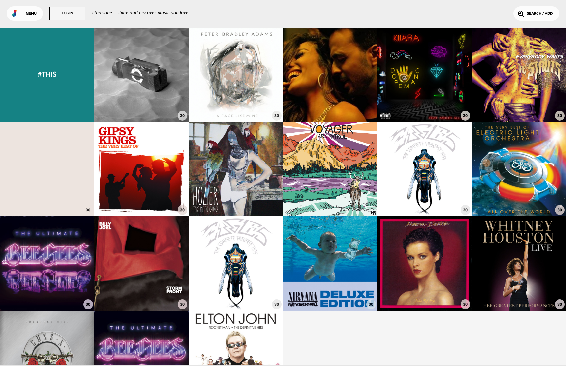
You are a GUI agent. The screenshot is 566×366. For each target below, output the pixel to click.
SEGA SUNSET (141, 104)
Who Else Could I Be (235, 104)
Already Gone (236, 292)
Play (141, 75)
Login (67, 13)
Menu (31, 14)
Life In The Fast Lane (424, 198)
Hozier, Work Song (236, 198)
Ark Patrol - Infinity (330, 198)
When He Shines (424, 292)
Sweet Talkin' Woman (519, 198)
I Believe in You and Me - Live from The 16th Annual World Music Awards (519, 286)
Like (122, 75)
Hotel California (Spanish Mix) (141, 198)
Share (161, 75)
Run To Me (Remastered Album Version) (47, 289)
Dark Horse (47, 198)
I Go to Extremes (141, 292)
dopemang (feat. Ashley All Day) (424, 100)
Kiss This (518, 104)
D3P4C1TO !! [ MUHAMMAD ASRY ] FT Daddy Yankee (332, 98)
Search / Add (540, 14)
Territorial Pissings (330, 292)
